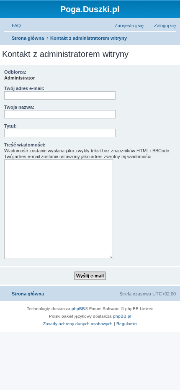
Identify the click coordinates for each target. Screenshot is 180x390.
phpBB (78, 308)
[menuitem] (12, 26)
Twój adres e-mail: (24, 88)
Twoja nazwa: (19, 107)
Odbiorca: (15, 71)
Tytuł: (10, 125)
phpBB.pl (122, 316)
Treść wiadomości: (25, 144)
